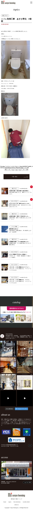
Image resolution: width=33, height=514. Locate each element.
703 (20, 169)
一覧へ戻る (14, 176)
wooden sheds (26, 501)
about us (17, 504)
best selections (17, 501)
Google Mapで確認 (27, 482)
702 (16, 169)
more (30, 445)
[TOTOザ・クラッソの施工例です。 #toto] (8, 365)
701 (13, 169)
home (4, 501)
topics (9, 501)
